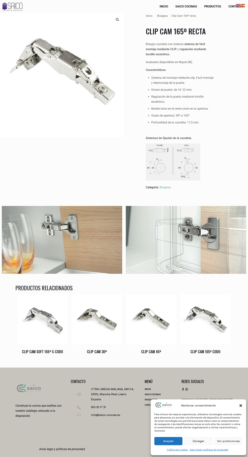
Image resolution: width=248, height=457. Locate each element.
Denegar (198, 441)
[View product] (62, 307)
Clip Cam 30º (97, 351)
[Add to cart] (62, 299)
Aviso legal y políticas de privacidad (209, 449)
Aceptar (168, 441)
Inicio (149, 15)
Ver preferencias (228, 441)
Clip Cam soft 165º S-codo (42, 351)
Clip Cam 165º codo (205, 351)
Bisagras (162, 15)
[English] (238, 5)
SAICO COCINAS (153, 394)
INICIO (148, 389)
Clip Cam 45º (151, 351)
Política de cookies (177, 449)
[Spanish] (243, 5)
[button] (241, 405)
